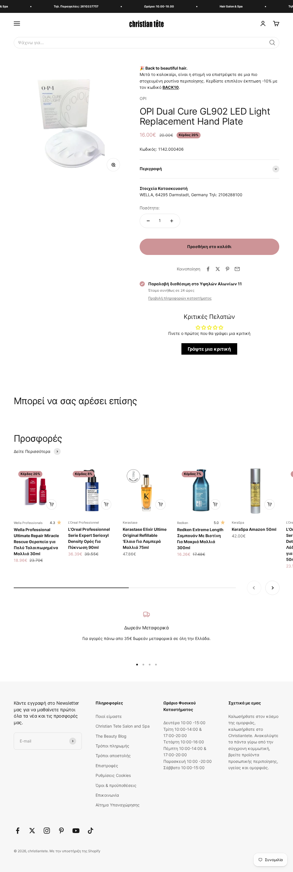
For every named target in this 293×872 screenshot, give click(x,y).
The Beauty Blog (111, 736)
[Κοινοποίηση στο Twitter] (218, 269)
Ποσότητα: (150, 207)
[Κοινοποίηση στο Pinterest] (227, 269)
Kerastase (130, 523)
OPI (143, 98)
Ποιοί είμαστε (109, 716)
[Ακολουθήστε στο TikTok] (90, 830)
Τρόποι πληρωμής (112, 745)
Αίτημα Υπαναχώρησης (118, 804)
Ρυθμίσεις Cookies (113, 775)
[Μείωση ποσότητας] (148, 221)
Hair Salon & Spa (227, 6)
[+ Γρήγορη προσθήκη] (51, 504)
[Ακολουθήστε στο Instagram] (47, 830)
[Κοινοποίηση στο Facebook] (208, 269)
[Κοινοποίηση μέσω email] (237, 269)
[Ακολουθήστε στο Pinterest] (61, 830)
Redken (182, 523)
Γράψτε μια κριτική (209, 349)
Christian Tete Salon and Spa (123, 726)
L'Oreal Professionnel (83, 523)
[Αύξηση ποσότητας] (171, 221)
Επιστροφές (107, 765)
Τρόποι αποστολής (113, 755)
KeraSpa (238, 523)
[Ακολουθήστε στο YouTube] (76, 830)
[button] (272, 43)
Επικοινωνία (107, 795)
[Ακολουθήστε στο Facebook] (17, 830)
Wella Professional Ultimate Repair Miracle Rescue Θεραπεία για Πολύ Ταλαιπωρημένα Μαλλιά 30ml (36, 541)
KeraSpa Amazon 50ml (254, 529)
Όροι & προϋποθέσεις (116, 785)
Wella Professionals (28, 523)
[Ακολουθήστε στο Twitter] (32, 830)
